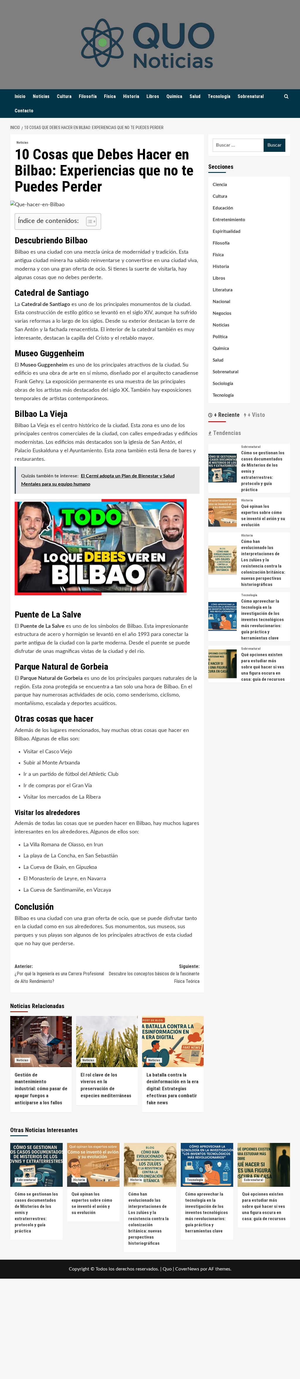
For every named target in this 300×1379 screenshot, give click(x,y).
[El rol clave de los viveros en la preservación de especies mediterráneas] (107, 1041)
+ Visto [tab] (255, 414)
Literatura (223, 290)
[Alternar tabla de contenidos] (88, 221)
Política (220, 337)
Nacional (221, 302)
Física (110, 96)
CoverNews (187, 1269)
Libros (152, 96)
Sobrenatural (251, 96)
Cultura (64, 96)
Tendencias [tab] (226, 432)
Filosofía (88, 96)
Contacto (24, 111)
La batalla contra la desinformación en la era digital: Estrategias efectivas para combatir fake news (172, 1088)
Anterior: (59, 974)
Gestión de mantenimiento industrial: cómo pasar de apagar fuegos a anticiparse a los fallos (41, 1088)
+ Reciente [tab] (226, 414)
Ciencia (220, 185)
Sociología (223, 383)
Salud (195, 96)
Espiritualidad (227, 231)
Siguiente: (154, 974)
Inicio (20, 96)
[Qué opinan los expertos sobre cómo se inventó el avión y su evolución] (222, 512)
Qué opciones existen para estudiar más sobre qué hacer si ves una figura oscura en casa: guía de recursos (263, 667)
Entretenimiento (229, 220)
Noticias (41, 96)
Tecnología (219, 96)
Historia (131, 96)
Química (174, 96)
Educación (223, 208)
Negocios (222, 313)
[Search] (286, 97)
